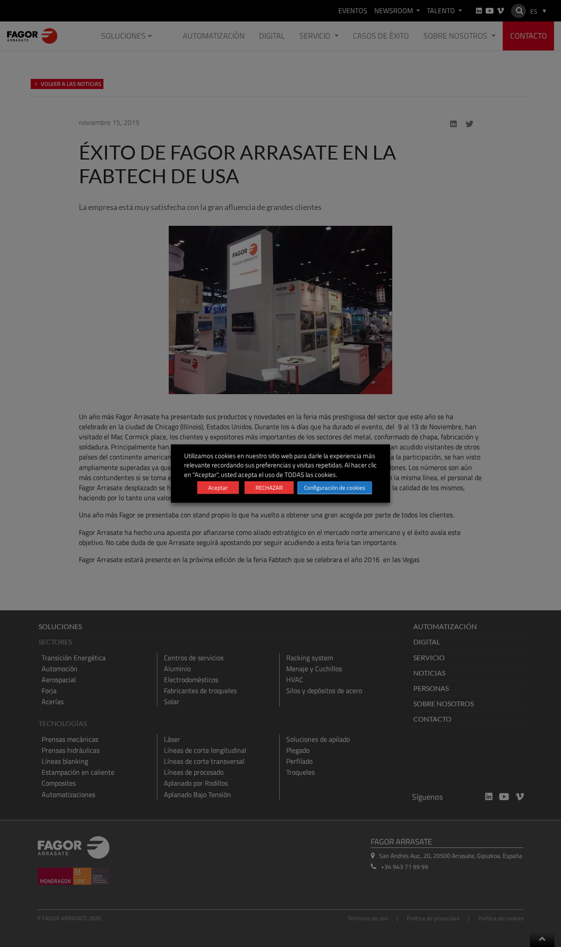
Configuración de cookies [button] (334, 487)
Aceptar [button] (218, 487)
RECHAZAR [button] (269, 487)
